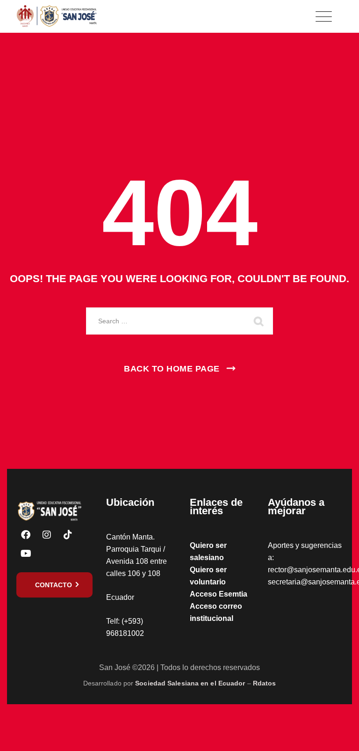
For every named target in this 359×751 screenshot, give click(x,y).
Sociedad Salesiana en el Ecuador (190, 683)
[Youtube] (25, 553)
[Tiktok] (67, 534)
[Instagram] (46, 534)
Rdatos (264, 683)
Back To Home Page (172, 368)
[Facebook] (25, 534)
